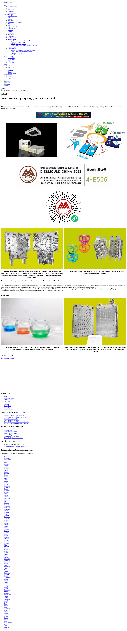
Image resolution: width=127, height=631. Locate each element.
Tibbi (9, 25)
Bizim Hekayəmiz (12, 16)
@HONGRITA (8, 56)
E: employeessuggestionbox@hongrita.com (16, 446)
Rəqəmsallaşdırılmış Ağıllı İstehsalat (14, 415)
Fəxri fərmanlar (12, 13)
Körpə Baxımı (11, 28)
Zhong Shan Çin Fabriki (10, 433)
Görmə (9, 17)
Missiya (10, 19)
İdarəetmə (10, 70)
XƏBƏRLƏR (8, 75)
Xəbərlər (10, 76)
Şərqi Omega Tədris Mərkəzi (12, 436)
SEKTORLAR (8, 23)
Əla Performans (12, 73)
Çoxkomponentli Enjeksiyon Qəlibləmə (22, 41)
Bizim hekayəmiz (12, 6)
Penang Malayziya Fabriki (11, 435)
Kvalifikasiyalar (12, 11)
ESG (5, 64)
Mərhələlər (10, 9)
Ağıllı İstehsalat (12, 48)
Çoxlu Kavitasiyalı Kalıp (18, 42)
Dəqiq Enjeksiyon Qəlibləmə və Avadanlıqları (16, 422)
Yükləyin (10, 61)
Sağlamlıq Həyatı (12, 27)
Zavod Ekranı (15, 55)
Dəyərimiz (10, 20)
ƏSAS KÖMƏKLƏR (10, 37)
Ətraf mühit (11, 67)
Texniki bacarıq (12, 39)
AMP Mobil (7, 459)
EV (5, 5)
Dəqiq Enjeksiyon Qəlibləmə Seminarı (21, 51)
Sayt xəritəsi (7, 456)
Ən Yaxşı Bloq (8, 458)
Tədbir (9, 78)
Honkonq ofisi (8, 430)
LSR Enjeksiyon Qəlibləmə (18, 44)
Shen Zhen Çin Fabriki (10, 431)
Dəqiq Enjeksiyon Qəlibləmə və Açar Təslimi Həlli (25, 45)
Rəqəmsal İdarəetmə (16, 53)
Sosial (9, 68)
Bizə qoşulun (11, 59)
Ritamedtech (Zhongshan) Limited (13, 438)
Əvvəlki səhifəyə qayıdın (7, 358)
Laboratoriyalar (12, 47)
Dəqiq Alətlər (11, 36)
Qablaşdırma (11, 34)
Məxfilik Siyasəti (8, 409)
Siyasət (9, 72)
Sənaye (10, 31)
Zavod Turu (11, 62)
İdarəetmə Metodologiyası (15, 22)
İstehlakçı (10, 33)
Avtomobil (10, 30)
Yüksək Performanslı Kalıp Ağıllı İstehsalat (23, 50)
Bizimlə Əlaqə (11, 58)
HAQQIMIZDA (8, 14)
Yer (9, 8)
